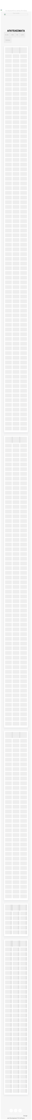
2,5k (22, 34)
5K (17, 34)
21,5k (7, 34)
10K (12, 34)
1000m (7, 40)
